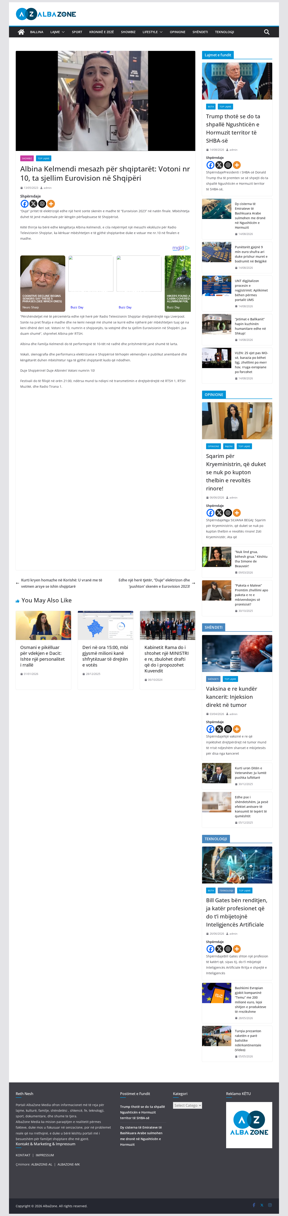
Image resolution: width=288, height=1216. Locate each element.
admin (48, 188)
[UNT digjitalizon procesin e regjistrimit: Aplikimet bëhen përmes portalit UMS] (216, 294)
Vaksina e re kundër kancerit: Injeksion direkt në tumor (231, 696)
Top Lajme (44, 158)
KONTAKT (23, 1155)
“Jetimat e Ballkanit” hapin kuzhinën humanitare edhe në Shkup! (250, 326)
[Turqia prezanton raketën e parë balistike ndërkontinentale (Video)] (216, 1044)
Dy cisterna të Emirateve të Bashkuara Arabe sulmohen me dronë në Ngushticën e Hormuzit (250, 216)
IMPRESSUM (45, 1155)
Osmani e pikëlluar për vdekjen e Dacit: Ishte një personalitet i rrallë (42, 656)
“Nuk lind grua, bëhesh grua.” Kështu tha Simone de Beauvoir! (251, 559)
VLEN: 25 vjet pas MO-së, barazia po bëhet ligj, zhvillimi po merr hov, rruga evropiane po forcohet (251, 362)
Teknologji (224, 32)
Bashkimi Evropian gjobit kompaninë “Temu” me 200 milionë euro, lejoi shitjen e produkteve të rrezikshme (250, 1000)
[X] (33, 204)
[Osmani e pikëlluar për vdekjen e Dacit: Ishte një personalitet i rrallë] (43, 614)
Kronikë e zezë (101, 32)
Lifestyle (150, 32)
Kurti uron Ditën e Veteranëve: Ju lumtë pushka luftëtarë (250, 773)
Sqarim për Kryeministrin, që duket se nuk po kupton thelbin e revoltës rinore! (236, 472)
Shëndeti (200, 32)
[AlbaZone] (21, 32)
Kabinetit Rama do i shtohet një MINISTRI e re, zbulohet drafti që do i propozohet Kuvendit (166, 659)
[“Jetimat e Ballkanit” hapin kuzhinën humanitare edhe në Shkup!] (216, 329)
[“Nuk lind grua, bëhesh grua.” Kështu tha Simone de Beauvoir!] (216, 562)
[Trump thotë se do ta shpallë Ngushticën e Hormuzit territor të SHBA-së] (237, 81)
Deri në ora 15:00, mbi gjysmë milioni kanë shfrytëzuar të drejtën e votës (105, 656)
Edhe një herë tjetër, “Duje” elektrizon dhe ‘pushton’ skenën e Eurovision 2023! (154, 583)
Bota (211, 106)
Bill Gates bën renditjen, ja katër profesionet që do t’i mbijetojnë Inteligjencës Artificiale (236, 912)
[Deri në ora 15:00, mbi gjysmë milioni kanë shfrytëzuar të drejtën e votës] (105, 614)
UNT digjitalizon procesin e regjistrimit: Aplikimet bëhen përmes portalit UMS (251, 290)
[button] (62, 32)
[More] (51, 204)
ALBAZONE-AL (41, 1164)
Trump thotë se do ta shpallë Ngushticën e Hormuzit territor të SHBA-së (233, 128)
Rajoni (229, 446)
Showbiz (128, 32)
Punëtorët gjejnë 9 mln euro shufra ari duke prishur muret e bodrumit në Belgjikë (251, 254)
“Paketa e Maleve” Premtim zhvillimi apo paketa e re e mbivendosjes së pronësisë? (251, 594)
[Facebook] (25, 204)
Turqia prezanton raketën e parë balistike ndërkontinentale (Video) (248, 1040)
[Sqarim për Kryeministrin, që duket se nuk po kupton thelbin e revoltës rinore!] (237, 420)
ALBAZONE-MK (69, 1164)
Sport (77, 32)
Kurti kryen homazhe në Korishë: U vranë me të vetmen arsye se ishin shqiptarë (61, 583)
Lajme (55, 32)
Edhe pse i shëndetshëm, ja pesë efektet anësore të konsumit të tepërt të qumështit (251, 806)
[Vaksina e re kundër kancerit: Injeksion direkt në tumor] (237, 653)
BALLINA (36, 32)
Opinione (177, 32)
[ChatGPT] (42, 204)
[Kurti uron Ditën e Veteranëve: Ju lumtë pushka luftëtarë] (216, 776)
